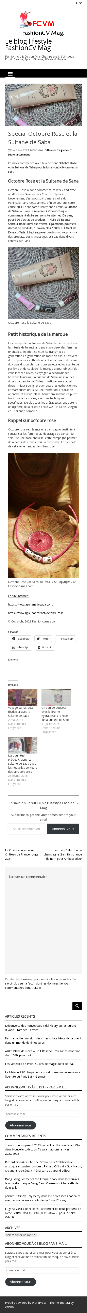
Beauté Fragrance (58, 150)
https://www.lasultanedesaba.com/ (30, 604)
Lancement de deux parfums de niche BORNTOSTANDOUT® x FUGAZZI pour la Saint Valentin (43, 1213)
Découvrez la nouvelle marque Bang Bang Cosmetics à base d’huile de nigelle (42, 1183)
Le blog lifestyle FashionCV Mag (28, 44)
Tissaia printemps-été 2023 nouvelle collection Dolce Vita (42, 1145)
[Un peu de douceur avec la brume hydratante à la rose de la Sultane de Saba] (56, 697)
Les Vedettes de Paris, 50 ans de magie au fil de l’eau (39, 1064)
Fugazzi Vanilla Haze (18, 1209)
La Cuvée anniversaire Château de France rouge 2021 (21, 854)
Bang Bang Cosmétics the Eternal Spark (31, 1179)
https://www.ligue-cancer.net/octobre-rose (36, 613)
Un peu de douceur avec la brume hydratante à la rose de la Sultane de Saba (55, 714)
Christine (37, 150)
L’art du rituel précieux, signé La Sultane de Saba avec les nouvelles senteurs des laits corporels (22, 764)
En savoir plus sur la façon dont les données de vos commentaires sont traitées (40, 983)
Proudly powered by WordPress (25, 1303)
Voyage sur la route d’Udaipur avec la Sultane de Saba (21, 712)
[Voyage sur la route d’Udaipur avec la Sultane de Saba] (22, 697)
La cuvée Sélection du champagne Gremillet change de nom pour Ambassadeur (63, 854)
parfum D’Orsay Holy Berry (22, 1196)
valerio (9, 1307)
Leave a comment (19, 154)
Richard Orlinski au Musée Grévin (26, 1162)
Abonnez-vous (63, 829)
